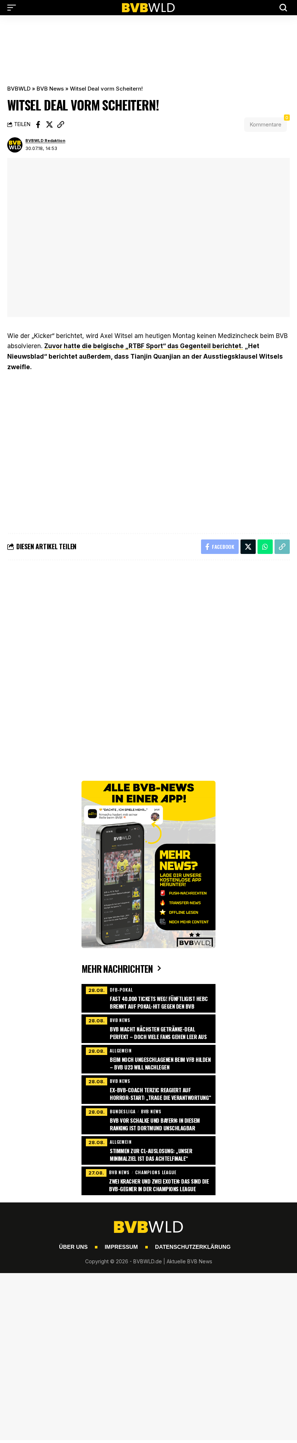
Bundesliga (122, 1111)
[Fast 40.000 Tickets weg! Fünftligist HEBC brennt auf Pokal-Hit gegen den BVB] (148, 997)
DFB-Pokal (121, 990)
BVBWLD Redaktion (45, 140)
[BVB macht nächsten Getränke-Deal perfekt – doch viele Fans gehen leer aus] (148, 1027)
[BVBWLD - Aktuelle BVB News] (148, 7)
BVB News (50, 88)
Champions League (155, 1172)
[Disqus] (148, 663)
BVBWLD (18, 88)
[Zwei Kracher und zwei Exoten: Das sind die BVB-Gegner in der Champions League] (148, 1180)
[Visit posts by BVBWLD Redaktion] (14, 145)
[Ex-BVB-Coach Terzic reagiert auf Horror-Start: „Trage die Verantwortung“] (148, 1088)
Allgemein (121, 1050)
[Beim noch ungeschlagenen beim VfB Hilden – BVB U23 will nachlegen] (148, 1058)
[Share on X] (49, 124)
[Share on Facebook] (38, 124)
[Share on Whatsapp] (265, 546)
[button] (13, 8)
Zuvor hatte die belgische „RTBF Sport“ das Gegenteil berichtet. (143, 346)
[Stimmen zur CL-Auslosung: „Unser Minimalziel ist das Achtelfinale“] (148, 1149)
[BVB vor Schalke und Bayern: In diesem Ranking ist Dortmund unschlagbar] (148, 1119)
